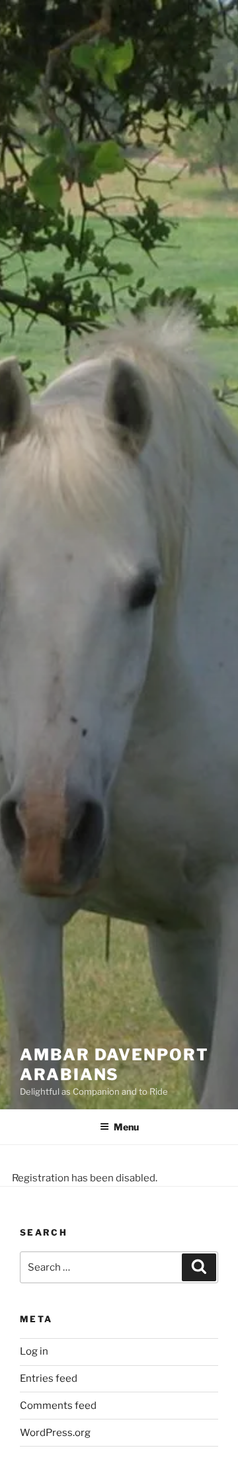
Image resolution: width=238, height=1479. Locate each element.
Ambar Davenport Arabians (114, 1064)
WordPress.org (55, 1433)
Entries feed (48, 1378)
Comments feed (58, 1406)
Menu (126, 1126)
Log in (34, 1351)
